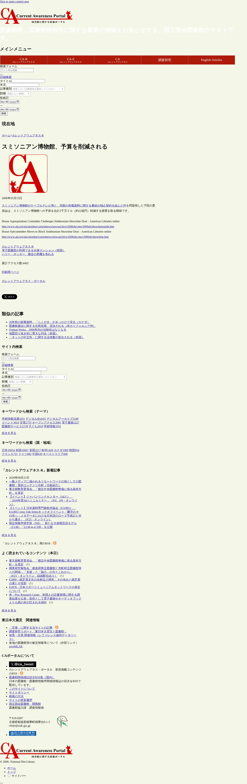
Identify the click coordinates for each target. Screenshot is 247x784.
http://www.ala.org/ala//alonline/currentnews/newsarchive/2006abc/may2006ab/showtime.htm (55, 236)
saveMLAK (16, 646)
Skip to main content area (14, 1)
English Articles (211, 60)
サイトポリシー (19, 692)
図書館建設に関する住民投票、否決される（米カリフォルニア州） (52, 325)
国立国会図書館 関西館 (25, 703)
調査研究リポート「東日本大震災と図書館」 (38, 631)
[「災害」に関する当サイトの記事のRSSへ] (56, 627)
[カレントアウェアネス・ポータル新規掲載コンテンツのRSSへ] (21, 673)
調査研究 (164, 60)
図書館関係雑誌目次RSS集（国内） (32, 677)
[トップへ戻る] (1, 783)
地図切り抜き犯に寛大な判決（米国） (33, 333)
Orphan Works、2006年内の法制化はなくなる (37, 329)
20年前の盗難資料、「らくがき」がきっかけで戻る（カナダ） (49, 322)
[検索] (1, 74)
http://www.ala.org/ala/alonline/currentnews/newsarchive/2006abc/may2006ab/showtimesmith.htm (58, 226)
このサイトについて (22, 688)
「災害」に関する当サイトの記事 (30, 627)
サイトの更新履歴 (20, 700)
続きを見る (9, 433)
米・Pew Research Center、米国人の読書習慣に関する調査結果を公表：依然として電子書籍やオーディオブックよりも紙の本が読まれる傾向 (45, 598)
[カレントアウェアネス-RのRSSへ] (54, 543)
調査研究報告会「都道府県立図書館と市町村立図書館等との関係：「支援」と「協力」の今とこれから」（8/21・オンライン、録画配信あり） (45, 572)
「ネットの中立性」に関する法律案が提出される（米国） (46, 337)
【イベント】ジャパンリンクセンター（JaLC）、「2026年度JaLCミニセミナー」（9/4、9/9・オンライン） (43, 500)
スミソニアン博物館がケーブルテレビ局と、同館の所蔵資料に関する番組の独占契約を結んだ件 (64, 205)
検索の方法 (16, 696)
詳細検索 (6, 77)
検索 (3, 113)
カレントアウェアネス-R (18, 246)
